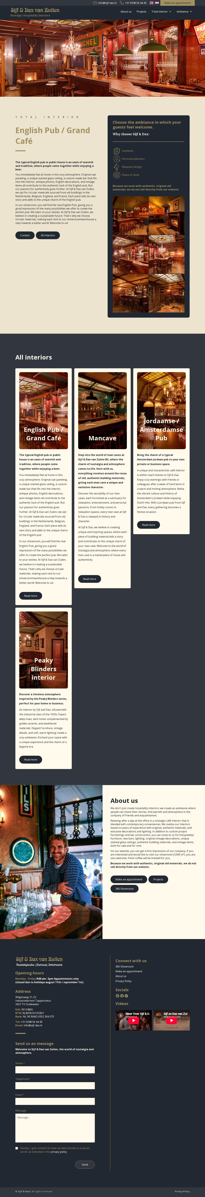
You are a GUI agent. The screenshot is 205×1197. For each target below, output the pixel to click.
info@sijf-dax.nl (107, 3)
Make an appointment (128, 879)
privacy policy (59, 1152)
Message (20, 1110)
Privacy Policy (123, 981)
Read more (30, 596)
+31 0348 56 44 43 (135, 3)
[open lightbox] (130, 215)
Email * (19, 1095)
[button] (161, 12)
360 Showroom (124, 888)
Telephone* (22, 1079)
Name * (20, 1063)
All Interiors (48, 235)
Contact (25, 235)
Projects (141, 11)
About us (126, 11)
